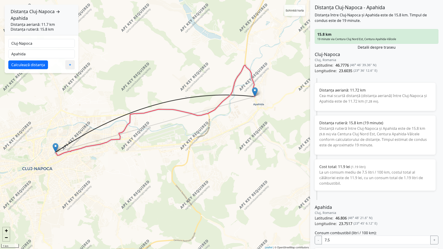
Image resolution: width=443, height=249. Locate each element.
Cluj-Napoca (42, 11)
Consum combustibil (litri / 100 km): (346, 232)
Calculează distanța (28, 64)
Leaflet (268, 247)
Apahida (19, 18)
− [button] (6, 237)
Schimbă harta (295, 10)
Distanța (19, 11)
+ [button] (6, 231)
